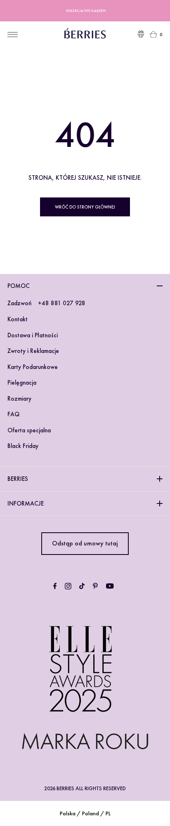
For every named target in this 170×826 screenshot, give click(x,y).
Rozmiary (19, 398)
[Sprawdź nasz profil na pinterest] (95, 586)
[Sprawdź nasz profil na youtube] (110, 586)
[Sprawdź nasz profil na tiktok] (82, 586)
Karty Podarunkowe (32, 367)
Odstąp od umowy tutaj (85, 543)
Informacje (25, 503)
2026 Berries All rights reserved (85, 788)
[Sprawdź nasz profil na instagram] (68, 586)
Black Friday (22, 446)
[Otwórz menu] (12, 34)
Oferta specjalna (29, 430)
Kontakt (17, 319)
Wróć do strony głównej (85, 207)
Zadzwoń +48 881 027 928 (46, 303)
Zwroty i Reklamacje (33, 351)
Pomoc (18, 286)
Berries (17, 479)
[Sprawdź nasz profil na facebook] (55, 586)
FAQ (13, 414)
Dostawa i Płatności (32, 335)
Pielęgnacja (21, 382)
